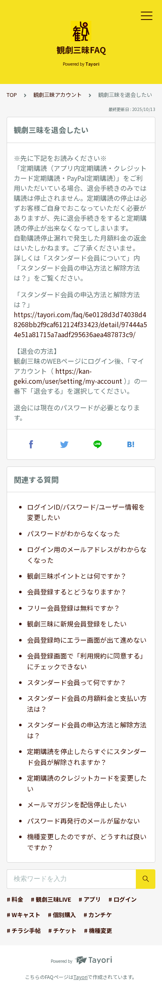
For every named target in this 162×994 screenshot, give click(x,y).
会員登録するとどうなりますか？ (77, 592)
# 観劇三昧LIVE (51, 899)
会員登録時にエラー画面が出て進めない (87, 640)
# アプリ (90, 899)
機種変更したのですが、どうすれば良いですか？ (87, 841)
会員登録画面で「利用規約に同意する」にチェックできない (87, 661)
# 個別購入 (62, 914)
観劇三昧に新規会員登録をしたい (77, 624)
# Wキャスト (23, 914)
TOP (12, 95)
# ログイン (122, 899)
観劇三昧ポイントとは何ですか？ (77, 576)
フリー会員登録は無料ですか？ (73, 608)
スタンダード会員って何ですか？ (76, 682)
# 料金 (15, 899)
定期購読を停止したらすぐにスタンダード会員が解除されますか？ (87, 756)
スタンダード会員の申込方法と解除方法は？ (87, 730)
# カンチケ (97, 914)
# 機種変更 (98, 930)
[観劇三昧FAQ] (81, 31)
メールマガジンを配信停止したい (77, 804)
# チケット (62, 930)
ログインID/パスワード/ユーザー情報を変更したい (86, 512)
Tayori (81, 976)
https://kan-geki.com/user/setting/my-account (68, 376)
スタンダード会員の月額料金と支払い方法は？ (87, 703)
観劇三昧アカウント (57, 95)
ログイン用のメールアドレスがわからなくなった (87, 554)
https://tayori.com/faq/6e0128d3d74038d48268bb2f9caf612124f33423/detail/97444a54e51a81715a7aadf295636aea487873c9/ (80, 324)
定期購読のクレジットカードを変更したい (87, 783)
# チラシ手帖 (24, 930)
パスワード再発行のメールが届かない (83, 821)
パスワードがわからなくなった (73, 533)
